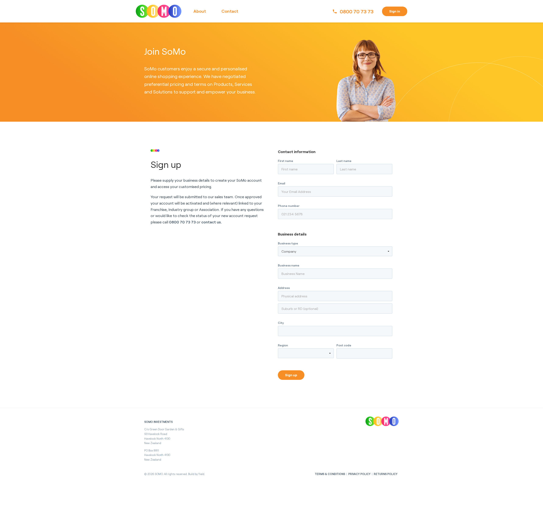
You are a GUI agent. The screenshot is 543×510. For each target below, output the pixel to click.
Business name (288, 265)
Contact (229, 11)
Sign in (394, 11)
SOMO (159, 11)
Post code (343, 345)
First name (285, 161)
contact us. (211, 222)
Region (283, 345)
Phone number (288, 206)
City (281, 323)
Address (284, 288)
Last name (343, 161)
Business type (288, 243)
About (199, 11)
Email (281, 183)
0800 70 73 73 (357, 11)
